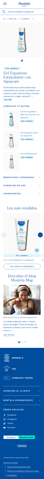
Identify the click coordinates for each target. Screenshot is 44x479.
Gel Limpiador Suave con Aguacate (29, 134)
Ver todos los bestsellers (22, 266)
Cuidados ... (26, 19)
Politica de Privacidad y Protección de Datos (23, 471)
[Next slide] (40, 234)
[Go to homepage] (4, 19)
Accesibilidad (12, 475)
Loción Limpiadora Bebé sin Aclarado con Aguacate (29, 114)
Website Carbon (26, 437)
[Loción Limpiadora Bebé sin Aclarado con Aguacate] (11, 119)
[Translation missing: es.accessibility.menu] (4, 3)
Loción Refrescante (28, 153)
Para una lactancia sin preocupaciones (20, 317)
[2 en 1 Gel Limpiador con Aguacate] (22, 235)
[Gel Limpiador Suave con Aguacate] (11, 140)
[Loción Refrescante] (11, 161)
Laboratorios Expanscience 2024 (18, 467)
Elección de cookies (10, 463)
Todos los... (13, 19)
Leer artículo (8, 335)
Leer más (8, 99)
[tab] (22, 60)
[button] (22, 177)
